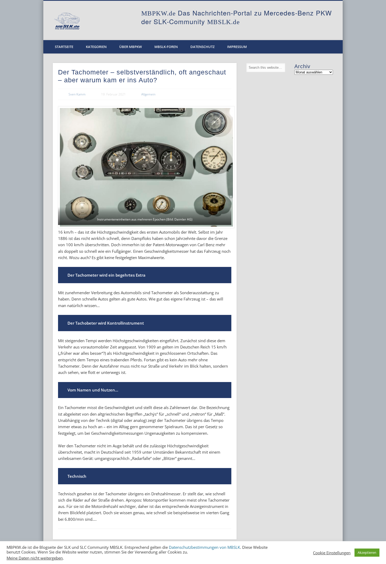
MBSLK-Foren (166, 46)
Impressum (237, 46)
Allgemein (148, 94)
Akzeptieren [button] (367, 552)
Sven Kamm (77, 94)
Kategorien (96, 46)
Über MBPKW (130, 46)
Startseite (64, 46)
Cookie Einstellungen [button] (332, 552)
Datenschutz (202, 46)
